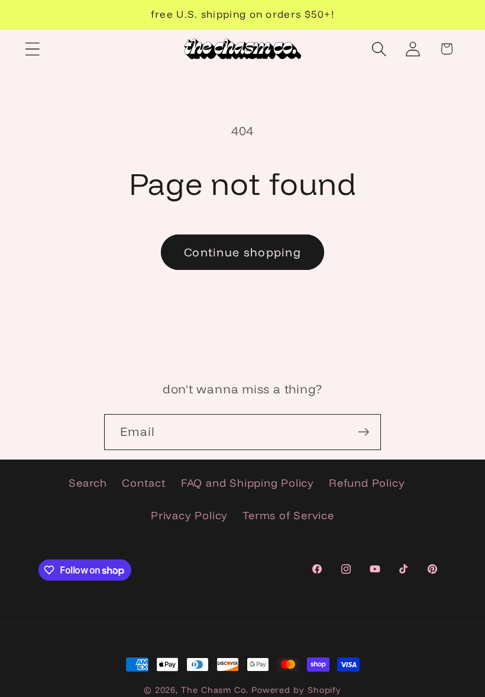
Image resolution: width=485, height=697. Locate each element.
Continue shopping (242, 252)
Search (88, 483)
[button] (32, 49)
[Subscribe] (363, 432)
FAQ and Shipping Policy (247, 483)
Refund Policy (367, 483)
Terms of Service (288, 515)
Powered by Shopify (296, 690)
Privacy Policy (189, 515)
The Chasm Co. (214, 690)
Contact (144, 483)
